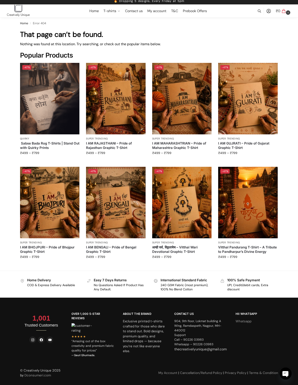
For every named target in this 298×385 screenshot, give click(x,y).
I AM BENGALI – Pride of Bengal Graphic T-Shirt (111, 249)
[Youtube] (50, 339)
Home (24, 23)
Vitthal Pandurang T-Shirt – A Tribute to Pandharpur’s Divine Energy (247, 249)
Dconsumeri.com (37, 375)
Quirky (24, 138)
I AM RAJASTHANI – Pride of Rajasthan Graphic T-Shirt (109, 145)
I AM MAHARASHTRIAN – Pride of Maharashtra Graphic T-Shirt (179, 145)
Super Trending (97, 138)
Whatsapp (243, 321)
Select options (49, 162)
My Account (168, 373)
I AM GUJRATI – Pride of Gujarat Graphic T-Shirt (243, 145)
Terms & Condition (263, 373)
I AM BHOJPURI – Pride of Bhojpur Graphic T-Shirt (47, 249)
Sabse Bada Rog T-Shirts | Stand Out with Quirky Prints (49, 145)
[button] (283, 11)
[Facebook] (41, 339)
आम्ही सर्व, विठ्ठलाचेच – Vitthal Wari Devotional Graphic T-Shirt (175, 249)
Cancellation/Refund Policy (201, 373)
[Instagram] (32, 339)
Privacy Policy (235, 373)
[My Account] (268, 11)
